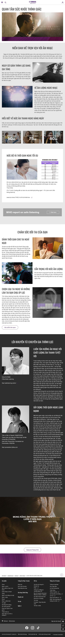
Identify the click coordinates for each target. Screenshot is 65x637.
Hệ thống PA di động (6, 604)
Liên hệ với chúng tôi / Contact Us (39, 585)
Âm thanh (4, 575)
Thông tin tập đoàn (54, 584)
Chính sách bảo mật (32, 634)
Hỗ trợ (35, 581)
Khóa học (20, 584)
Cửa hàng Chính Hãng (23, 592)
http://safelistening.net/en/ (9, 383)
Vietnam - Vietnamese (9, 621)
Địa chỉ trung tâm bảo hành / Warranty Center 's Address (40, 594)
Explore (16, 575)
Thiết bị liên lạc (5, 612)
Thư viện (36, 600)
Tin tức (19, 601)
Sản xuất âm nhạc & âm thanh (7, 589)
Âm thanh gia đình (6, 606)
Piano (3, 584)
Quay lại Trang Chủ (32, 550)
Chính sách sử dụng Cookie (45, 634)
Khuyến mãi (20, 597)
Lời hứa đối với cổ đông (55, 594)
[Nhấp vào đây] (32, 212)
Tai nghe (4, 603)
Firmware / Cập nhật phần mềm (40, 602)
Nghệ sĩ (19, 606)
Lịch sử (51, 595)
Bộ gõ (3, 599)
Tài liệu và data (37, 605)
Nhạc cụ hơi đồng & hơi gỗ (8, 595)
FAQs (35, 588)
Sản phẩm (4, 581)
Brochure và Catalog (38, 598)
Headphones (10, 575)
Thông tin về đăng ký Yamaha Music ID (39, 590)
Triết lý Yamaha (53, 592)
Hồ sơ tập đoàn (53, 586)
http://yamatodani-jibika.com (10, 447)
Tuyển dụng (52, 590)
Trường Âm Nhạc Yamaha (24, 581)
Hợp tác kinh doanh (56, 621)
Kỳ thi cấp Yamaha (22, 586)
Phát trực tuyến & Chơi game (7, 609)
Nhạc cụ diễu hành (6, 601)
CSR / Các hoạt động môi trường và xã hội (56, 600)
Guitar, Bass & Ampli (7, 591)
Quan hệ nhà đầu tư (54, 597)
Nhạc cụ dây (5, 597)
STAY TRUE (22, 575)
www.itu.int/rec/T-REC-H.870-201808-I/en (18, 197)
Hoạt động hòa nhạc (22, 588)
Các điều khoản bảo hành (40, 596)
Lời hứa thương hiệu (54, 588)
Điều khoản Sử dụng (22, 634)
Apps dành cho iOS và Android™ (7, 614)
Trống (3, 593)
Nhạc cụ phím (5, 586)
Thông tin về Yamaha (55, 581)
